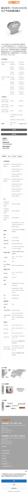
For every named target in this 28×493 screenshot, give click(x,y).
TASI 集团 (4, 400)
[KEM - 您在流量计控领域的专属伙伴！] (14, 2)
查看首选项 (14, 488)
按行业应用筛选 (5, 453)
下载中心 (4, 456)
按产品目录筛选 (5, 450)
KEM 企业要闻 (5, 384)
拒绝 (14, 484)
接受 (14, 480)
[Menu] (2, 2)
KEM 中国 (4, 367)
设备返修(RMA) (5, 463)
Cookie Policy (10, 491)
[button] (26, 471)
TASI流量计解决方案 (6, 466)
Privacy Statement (17, 491)
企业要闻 (4, 458)
